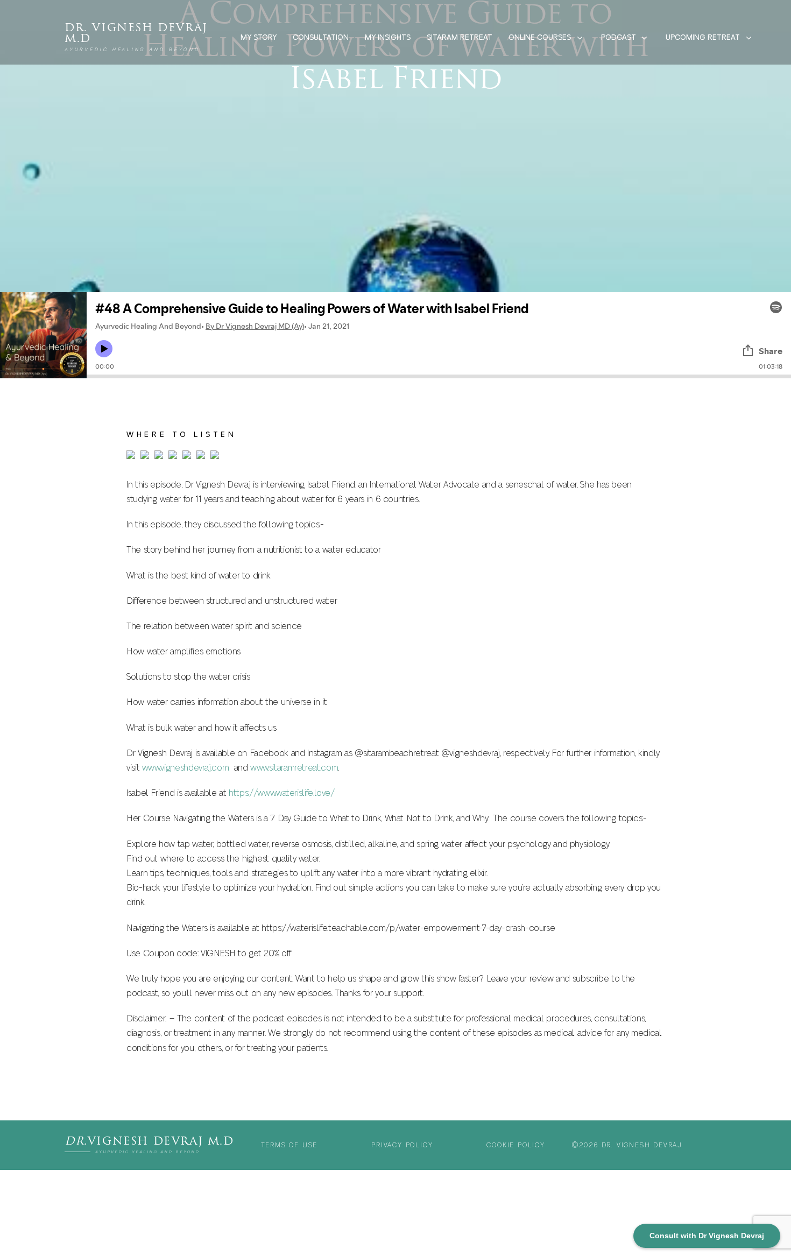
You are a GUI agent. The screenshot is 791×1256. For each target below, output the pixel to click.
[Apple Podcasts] (130, 456)
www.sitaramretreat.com (294, 768)
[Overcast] (172, 456)
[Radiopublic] (200, 456)
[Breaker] (144, 456)
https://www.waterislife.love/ (282, 793)
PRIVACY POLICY (402, 1145)
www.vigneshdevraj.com (185, 768)
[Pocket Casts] (186, 456)
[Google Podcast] (158, 456)
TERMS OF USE (289, 1145)
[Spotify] (214, 456)
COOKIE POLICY (515, 1145)
